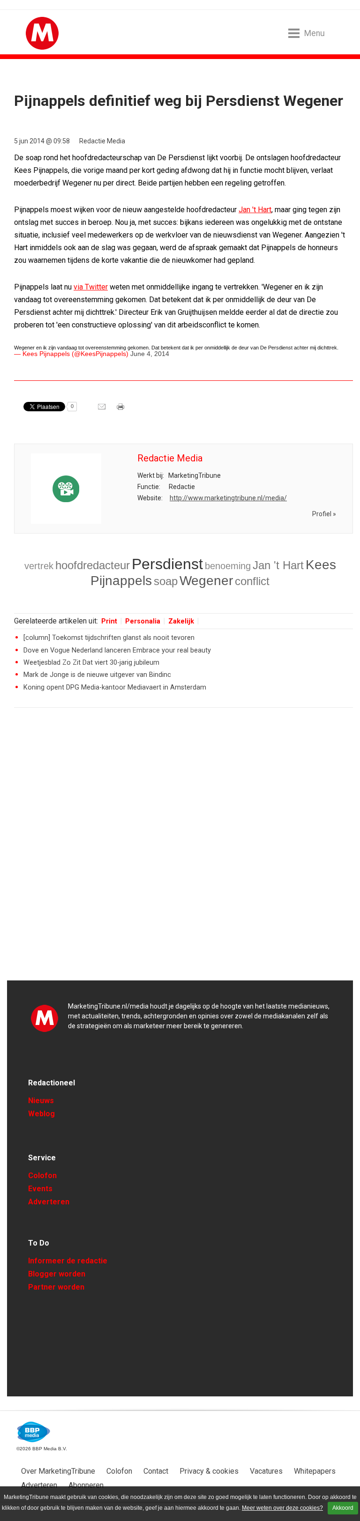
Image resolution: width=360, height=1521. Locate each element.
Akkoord (342, 1508)
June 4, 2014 (149, 353)
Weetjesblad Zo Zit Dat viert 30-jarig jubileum (91, 663)
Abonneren (86, 1485)
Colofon (42, 1175)
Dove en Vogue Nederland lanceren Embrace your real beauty (117, 650)
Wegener (206, 580)
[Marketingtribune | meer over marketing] (42, 47)
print (121, 410)
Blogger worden (56, 1273)
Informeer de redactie (67, 1260)
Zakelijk (181, 621)
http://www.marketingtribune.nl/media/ (228, 498)
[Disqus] (183, 848)
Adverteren (48, 1201)
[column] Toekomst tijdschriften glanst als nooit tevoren (109, 638)
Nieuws (41, 1100)
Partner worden (56, 1287)
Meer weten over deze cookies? (282, 1508)
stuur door (103, 410)
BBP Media (34, 1432)
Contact (155, 1471)
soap (166, 581)
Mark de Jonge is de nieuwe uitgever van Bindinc (97, 675)
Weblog (41, 1113)
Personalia (142, 621)
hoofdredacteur (92, 565)
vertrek (38, 566)
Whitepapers (315, 1471)
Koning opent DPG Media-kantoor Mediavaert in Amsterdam (114, 687)
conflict (252, 581)
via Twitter (91, 286)
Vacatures (266, 1471)
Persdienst (167, 564)
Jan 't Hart (255, 209)
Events (40, 1188)
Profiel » (324, 514)
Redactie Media (102, 141)
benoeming (228, 566)
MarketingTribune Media (44, 1018)
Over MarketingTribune (58, 1471)
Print (109, 621)
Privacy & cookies (209, 1471)
